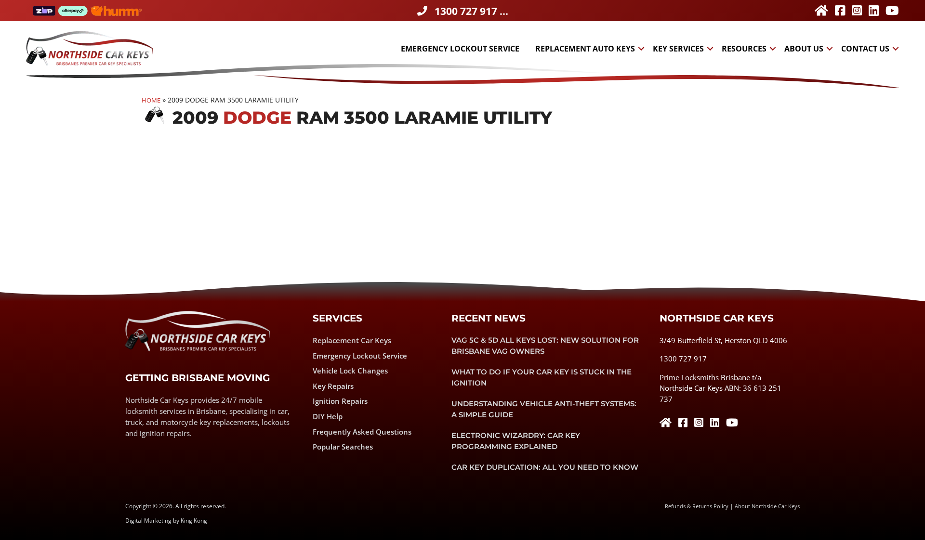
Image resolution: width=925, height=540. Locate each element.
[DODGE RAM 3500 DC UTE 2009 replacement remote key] (382, 199)
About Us (803, 48)
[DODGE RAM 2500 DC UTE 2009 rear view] (221, 199)
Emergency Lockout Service (460, 48)
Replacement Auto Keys (585, 48)
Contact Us (865, 48)
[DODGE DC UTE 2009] (542, 199)
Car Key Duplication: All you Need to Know (544, 467)
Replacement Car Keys (352, 340)
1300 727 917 (683, 358)
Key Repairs (333, 386)
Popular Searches (343, 446)
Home (151, 100)
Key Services (678, 48)
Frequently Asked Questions (362, 432)
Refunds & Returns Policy (696, 506)
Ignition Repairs (340, 401)
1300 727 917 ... (471, 11)
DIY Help (328, 416)
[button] (641, 48)
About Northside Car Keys (767, 506)
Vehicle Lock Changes (350, 370)
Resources (744, 48)
